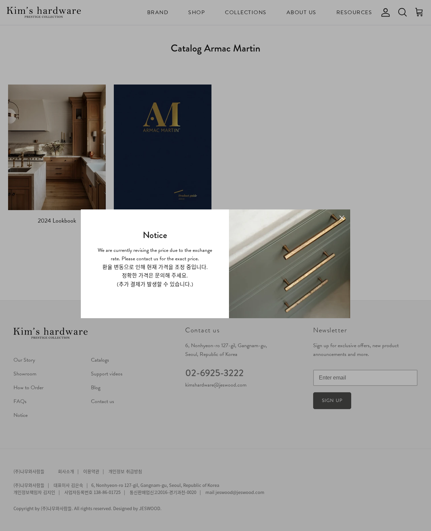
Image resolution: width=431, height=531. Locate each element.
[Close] (341, 217)
